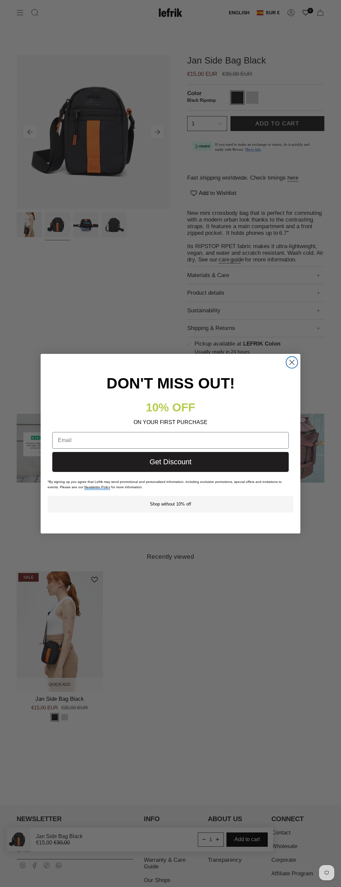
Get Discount (170, 462)
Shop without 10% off (170, 504)
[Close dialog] (292, 362)
